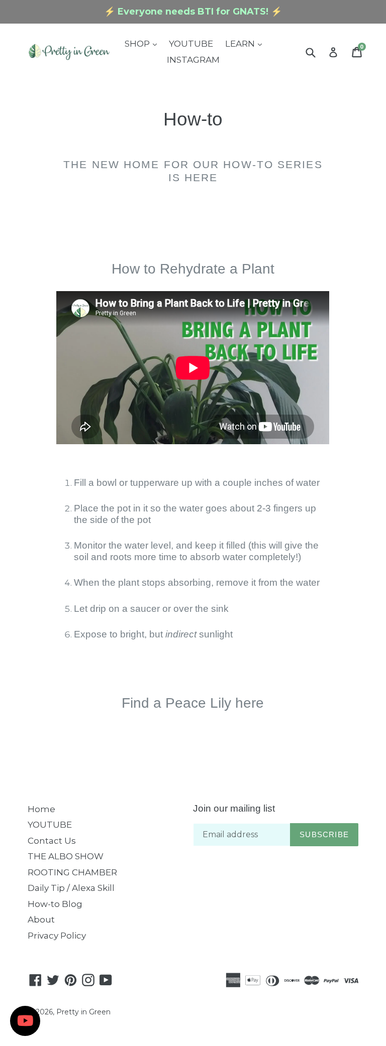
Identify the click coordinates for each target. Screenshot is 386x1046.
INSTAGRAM (193, 60)
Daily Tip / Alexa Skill (71, 888)
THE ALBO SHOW (66, 856)
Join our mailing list (234, 808)
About (41, 919)
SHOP (143, 43)
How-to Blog (55, 904)
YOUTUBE (191, 44)
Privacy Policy (57, 936)
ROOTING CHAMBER (72, 872)
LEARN (246, 43)
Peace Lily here (214, 703)
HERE (201, 177)
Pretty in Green (83, 1011)
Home (41, 809)
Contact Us (52, 841)
